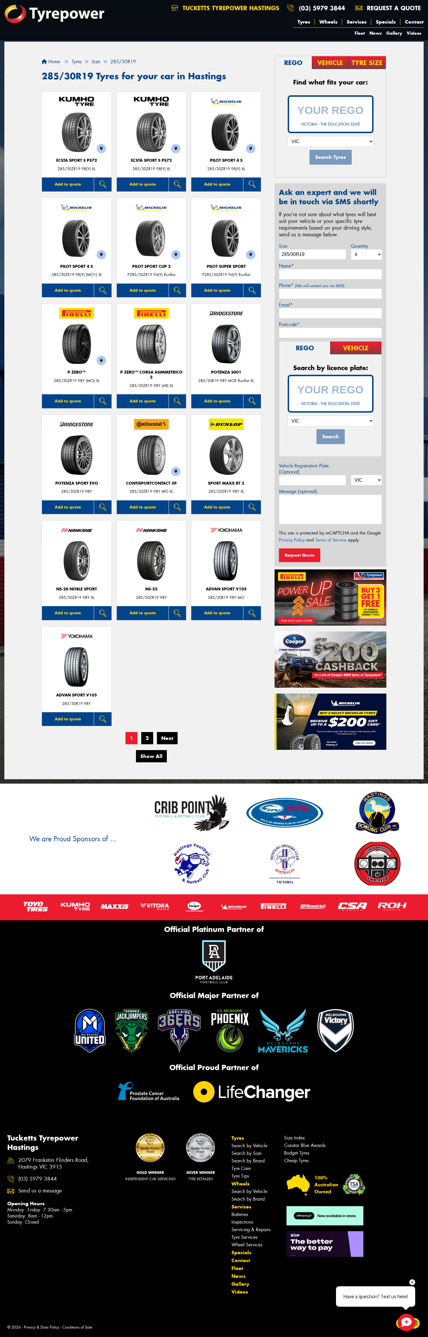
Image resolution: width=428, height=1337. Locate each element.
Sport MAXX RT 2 (226, 483)
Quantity (359, 246)
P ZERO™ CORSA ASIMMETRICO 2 (151, 375)
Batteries (239, 1214)
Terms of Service (330, 540)
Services (357, 22)
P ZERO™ (77, 372)
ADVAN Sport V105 (226, 589)
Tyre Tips (240, 1176)
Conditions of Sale (77, 1327)
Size (283, 246)
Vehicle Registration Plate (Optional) (304, 469)
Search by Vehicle (249, 1146)
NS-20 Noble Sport (76, 589)
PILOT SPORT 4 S (226, 160)
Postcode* (289, 324)
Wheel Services (246, 1245)
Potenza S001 (226, 372)
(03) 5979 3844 (322, 8)
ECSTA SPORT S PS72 (76, 160)
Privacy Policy (292, 540)
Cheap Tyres (296, 1160)
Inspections (242, 1222)
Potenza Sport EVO (76, 483)
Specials (386, 22)
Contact (414, 22)
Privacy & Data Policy (41, 1327)
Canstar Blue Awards (305, 1145)
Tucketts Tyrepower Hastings (230, 8)
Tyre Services (244, 1237)
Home (53, 62)
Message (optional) (298, 491)
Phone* (311, 285)
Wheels (328, 22)
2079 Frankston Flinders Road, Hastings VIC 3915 (53, 1163)
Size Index (294, 1138)
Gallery (394, 33)
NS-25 (151, 589)
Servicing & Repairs (250, 1230)
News (375, 33)
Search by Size (246, 1153)
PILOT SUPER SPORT (226, 266)
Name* (286, 266)
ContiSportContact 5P (151, 483)
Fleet (360, 33)
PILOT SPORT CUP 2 (151, 266)
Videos (414, 33)
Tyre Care (241, 1168)
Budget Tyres (296, 1153)
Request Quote (299, 555)
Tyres (304, 22)
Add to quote (68, 184)
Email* (286, 305)
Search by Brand (248, 1161)
